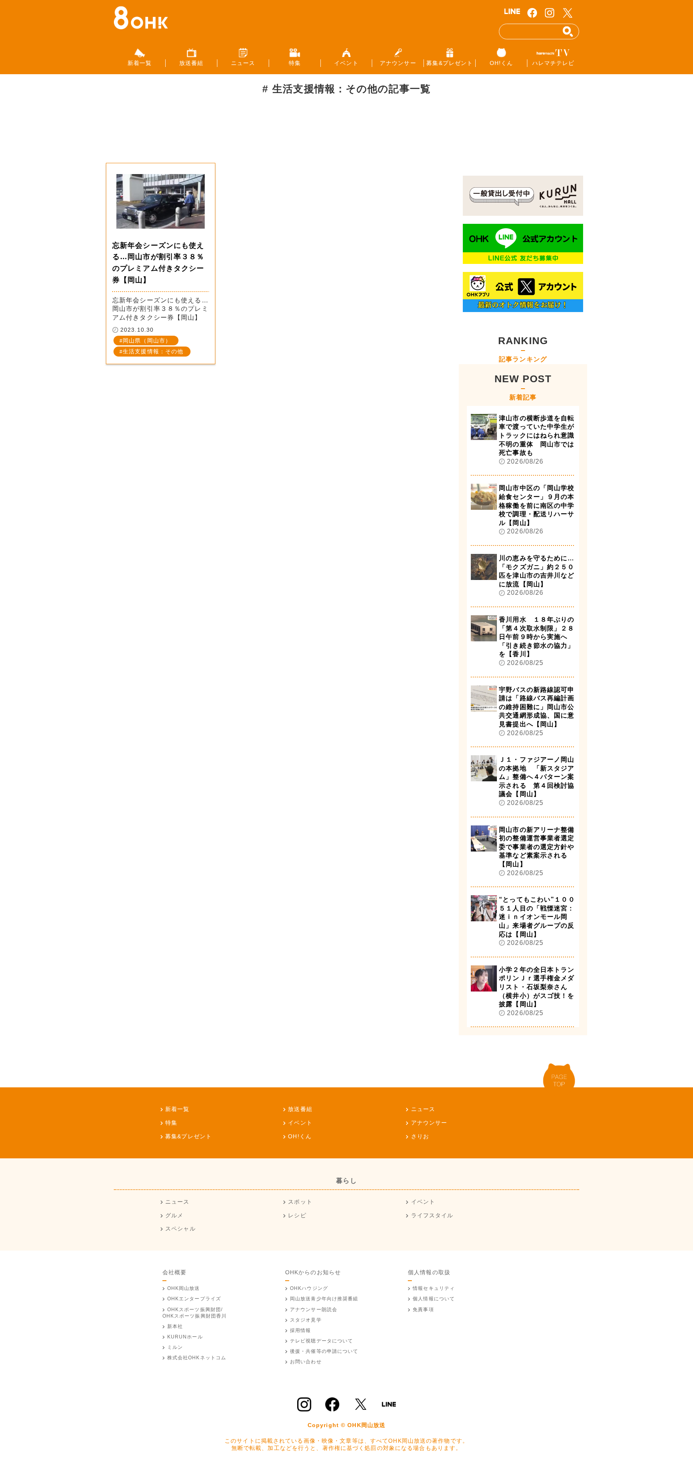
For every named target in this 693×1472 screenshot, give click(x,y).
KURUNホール (185, 1337)
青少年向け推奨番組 (324, 1299)
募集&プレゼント (188, 1136)
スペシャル (180, 1228)
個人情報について (434, 1299)
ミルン (175, 1347)
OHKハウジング (309, 1288)
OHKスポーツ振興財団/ (194, 1313)
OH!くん (300, 1136)
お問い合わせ (306, 1362)
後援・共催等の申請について (324, 1351)
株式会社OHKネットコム (196, 1357)
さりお (420, 1136)
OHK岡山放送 (183, 1288)
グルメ (174, 1215)
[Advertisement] (252, 134)
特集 (171, 1122)
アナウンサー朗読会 (313, 1309)
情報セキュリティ (434, 1288)
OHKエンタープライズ (194, 1299)
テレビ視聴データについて (321, 1341)
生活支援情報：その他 (153, 351)
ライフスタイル (432, 1215)
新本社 (175, 1326)
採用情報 (300, 1330)
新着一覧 (177, 1109)
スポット (300, 1201)
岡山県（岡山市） (147, 340)
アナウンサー (429, 1122)
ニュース (423, 1109)
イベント (300, 1122)
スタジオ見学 (306, 1320)
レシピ (297, 1215)
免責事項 (423, 1309)
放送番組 (300, 1109)
